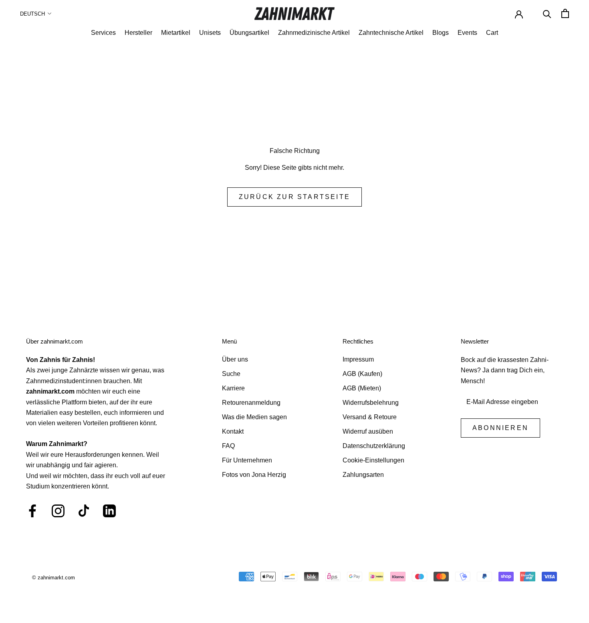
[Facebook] (32, 510)
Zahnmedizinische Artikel (314, 32)
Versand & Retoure (370, 417)
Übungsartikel (249, 32)
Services (103, 32)
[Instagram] (58, 510)
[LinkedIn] (109, 510)
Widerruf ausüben (368, 431)
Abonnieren (500, 427)
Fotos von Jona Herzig (254, 474)
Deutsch (32, 14)
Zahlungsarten (363, 474)
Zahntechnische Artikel (391, 32)
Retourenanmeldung (251, 402)
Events (467, 32)
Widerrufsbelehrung (371, 402)
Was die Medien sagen (254, 417)
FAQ (228, 445)
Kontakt (233, 431)
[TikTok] (83, 510)
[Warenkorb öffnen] (565, 13)
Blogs (440, 32)
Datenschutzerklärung (374, 445)
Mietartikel (175, 32)
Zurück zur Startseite (294, 196)
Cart (492, 32)
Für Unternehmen (247, 460)
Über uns (235, 359)
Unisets (210, 32)
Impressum (358, 359)
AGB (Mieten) (362, 388)
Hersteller (138, 32)
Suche (231, 373)
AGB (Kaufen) (362, 373)
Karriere (233, 388)
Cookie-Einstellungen (373, 460)
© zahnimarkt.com (53, 578)
